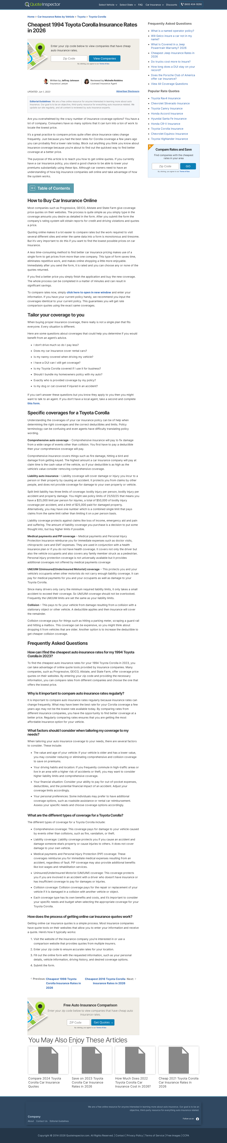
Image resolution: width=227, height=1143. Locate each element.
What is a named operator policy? (172, 30)
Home (30, 16)
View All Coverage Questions (169, 83)
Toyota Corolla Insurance (167, 128)
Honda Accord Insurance (167, 113)
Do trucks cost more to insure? (171, 61)
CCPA (185, 1135)
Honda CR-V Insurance (165, 123)
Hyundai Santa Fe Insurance (169, 118)
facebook (197, 1119)
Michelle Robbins (114, 80)
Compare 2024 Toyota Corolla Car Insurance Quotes (44, 1082)
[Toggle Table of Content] (50, 188)
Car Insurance (153, 4)
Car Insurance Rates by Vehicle (56, 16)
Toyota (81, 16)
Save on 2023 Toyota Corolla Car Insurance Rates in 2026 (87, 1082)
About (31, 1121)
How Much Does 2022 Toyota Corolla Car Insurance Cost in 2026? (133, 1082)
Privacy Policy (135, 1135)
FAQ (140, 4)
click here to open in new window (89, 292)
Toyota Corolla (97, 16)
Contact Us (41, 1121)
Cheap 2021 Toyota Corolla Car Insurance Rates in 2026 (178, 1082)
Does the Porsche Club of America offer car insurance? (173, 77)
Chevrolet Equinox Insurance (169, 133)
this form (33, 403)
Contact (120, 1135)
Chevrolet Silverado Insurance (170, 103)
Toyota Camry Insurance (167, 108)
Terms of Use (104, 64)
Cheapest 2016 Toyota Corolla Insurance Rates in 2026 (105, 981)
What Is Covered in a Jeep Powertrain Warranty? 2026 (169, 46)
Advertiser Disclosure (127, 91)
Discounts (171, 4)
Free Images (173, 1135)
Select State (126, 4)
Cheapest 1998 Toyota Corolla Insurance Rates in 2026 (63, 983)
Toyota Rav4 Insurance (166, 98)
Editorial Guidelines (40, 101)
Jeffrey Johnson (70, 80)
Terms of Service (154, 1135)
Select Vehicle (106, 4)
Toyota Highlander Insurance (169, 138)
